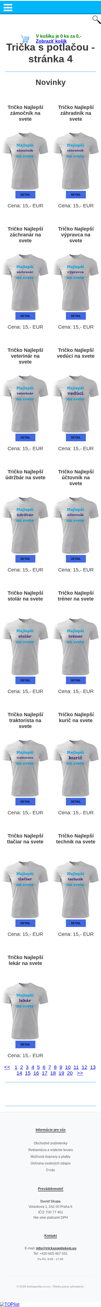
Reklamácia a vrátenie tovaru (50, 1150)
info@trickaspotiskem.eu (56, 1248)
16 (36, 1073)
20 (70, 1073)
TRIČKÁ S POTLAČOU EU (51, 20)
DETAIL (25, 194)
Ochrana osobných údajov (51, 1163)
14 (19, 1073)
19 (61, 1073)
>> (80, 1073)
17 (44, 1073)
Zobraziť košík (51, 41)
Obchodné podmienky (50, 1143)
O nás (50, 1170)
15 (28, 1073)
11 (76, 1067)
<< (7, 1067)
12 (84, 1067)
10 (68, 1067)
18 (53, 1073)
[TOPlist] (9, 1304)
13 (93, 1067)
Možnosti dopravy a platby (50, 1157)
